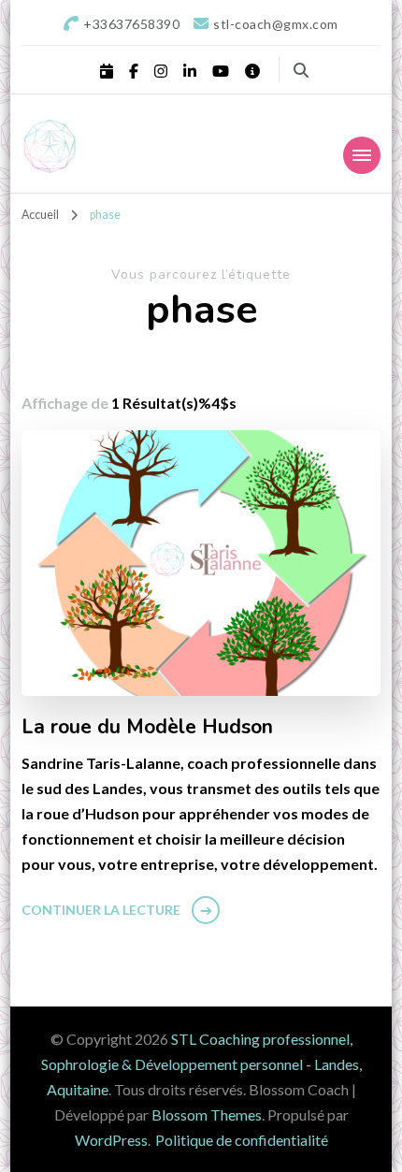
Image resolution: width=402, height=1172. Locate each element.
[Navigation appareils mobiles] (361, 155)
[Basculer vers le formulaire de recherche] (301, 70)
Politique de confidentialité (241, 1140)
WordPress (111, 1140)
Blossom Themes (206, 1114)
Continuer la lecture (101, 910)
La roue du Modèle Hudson (147, 728)
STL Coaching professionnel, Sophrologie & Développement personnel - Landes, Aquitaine (201, 1064)
